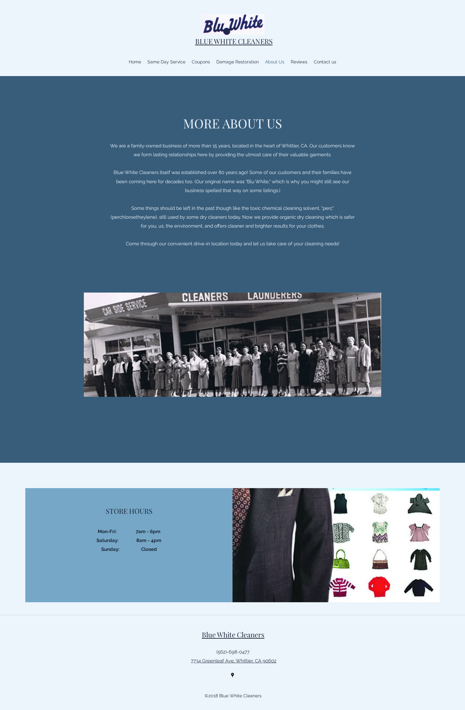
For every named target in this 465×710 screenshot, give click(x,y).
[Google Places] (232, 675)
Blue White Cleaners (233, 634)
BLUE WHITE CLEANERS (234, 41)
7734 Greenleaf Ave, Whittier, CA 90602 (233, 661)
